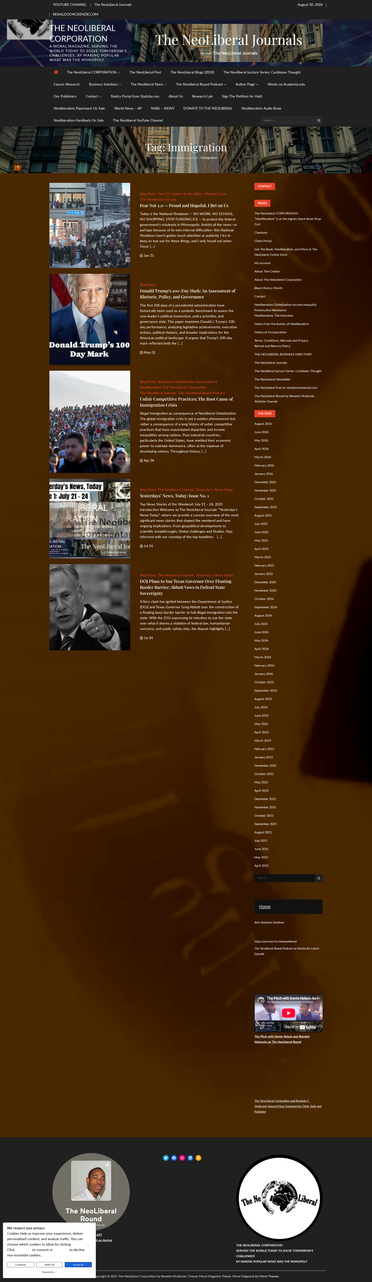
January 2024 (263, 674)
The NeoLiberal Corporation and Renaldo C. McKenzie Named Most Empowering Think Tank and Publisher (287, 1106)
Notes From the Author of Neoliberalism (281, 324)
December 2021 (265, 799)
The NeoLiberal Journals (113, 5)
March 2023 (262, 740)
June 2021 (261, 849)
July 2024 (261, 623)
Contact (92, 96)
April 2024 (261, 649)
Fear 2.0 (164, 194)
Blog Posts (148, 194)
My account (262, 263)
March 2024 (262, 657)
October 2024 (264, 598)
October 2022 (264, 774)
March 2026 (262, 457)
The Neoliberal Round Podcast (199, 84)
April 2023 (261, 732)
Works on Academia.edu (286, 84)
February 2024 (264, 665)
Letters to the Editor (187, 194)
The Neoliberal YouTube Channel (138, 120)
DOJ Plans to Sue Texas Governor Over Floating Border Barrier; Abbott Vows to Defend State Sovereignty (185, 587)
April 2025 (261, 548)
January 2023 (263, 757)
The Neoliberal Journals (158, 199)
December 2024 (265, 582)
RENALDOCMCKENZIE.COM (75, 14)
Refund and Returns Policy (272, 346)
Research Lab (202, 96)
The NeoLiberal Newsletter (272, 379)
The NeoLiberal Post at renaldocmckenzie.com (285, 387)
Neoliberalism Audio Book (261, 108)
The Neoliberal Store (147, 84)
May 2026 (261, 440)
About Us (176, 96)
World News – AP (128, 108)
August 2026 (263, 423)
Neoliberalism (150, 387)
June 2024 (261, 632)
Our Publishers (65, 96)
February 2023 (264, 749)
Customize (20, 1265)
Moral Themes (269, 1276)
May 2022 (261, 782)
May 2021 (261, 857)
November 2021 (265, 807)
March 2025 (262, 557)
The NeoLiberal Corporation (184, 387)
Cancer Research (67, 84)
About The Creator (267, 271)
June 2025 (261, 532)
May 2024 (261, 640)
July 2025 (261, 523)
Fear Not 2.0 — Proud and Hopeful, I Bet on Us (184, 205)
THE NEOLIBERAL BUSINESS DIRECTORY (283, 354)
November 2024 (265, 590)
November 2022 (265, 765)
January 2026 (263, 473)
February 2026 (264, 465)
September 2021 (265, 824)
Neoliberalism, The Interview (273, 315)
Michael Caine (215, 194)
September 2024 (265, 607)
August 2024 (263, 615)
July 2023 (261, 707)
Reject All (49, 1265)
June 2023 (261, 715)
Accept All (78, 1265)
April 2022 (261, 790)
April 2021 (261, 865)
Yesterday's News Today (214, 490)
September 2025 (265, 507)
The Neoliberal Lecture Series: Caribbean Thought (262, 72)
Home (265, 906)
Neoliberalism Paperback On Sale (79, 108)
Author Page (245, 84)
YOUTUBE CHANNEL (69, 5)
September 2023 (265, 690)
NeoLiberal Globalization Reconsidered (187, 382)
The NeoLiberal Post (145, 72)
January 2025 (263, 573)
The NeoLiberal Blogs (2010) (192, 72)
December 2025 (265, 482)
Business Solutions (103, 84)
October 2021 (264, 815)
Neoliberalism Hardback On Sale (79, 120)
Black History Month (268, 288)
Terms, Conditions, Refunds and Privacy (281, 340)
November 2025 (265, 490)
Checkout (261, 232)
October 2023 (264, 682)
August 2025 (263, 515)
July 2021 (261, 840)
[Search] (319, 120)
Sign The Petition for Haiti (242, 96)
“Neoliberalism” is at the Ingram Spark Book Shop (287, 218)
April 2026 (261, 448)
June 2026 (261, 432)
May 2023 (261, 724)
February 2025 (264, 565)
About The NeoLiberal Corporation (278, 279)
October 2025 (264, 498)
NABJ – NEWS (162, 108)
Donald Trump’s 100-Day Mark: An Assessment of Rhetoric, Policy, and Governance (187, 294)
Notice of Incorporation (270, 332)
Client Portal (263, 241)
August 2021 (263, 832)
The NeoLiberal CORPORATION (91, 72)
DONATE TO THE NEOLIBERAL (207, 108)
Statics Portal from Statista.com (135, 96)
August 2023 (263, 699)
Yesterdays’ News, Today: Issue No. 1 (174, 495)
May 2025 (261, 540)
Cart (257, 224)
